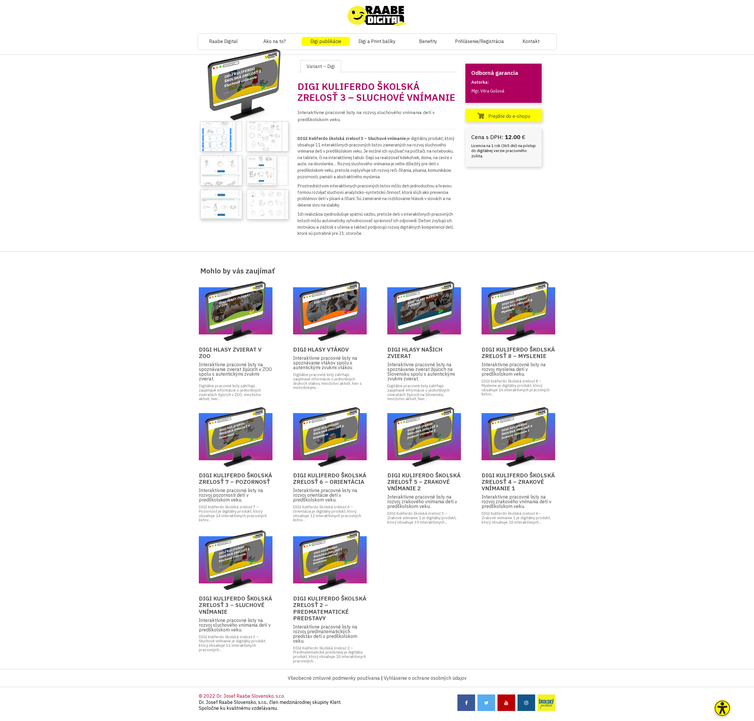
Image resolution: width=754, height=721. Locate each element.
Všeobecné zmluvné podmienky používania (334, 678)
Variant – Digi (321, 66)
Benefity (428, 41)
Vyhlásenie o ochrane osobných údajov (425, 678)
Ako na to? (274, 41)
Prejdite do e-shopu (508, 116)
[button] (722, 708)
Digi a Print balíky (377, 41)
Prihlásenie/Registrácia (479, 41)
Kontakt (531, 41)
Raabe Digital (223, 41)
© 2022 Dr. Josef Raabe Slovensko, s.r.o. (242, 696)
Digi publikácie (325, 41)
